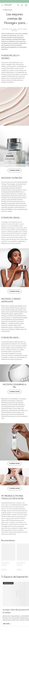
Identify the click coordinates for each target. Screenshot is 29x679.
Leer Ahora (6, 623)
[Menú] (2, 5)
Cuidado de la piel (7, 10)
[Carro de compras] (26, 5)
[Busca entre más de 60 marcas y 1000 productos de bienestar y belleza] (18, 5)
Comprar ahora (14, 170)
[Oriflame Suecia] (8, 5)
